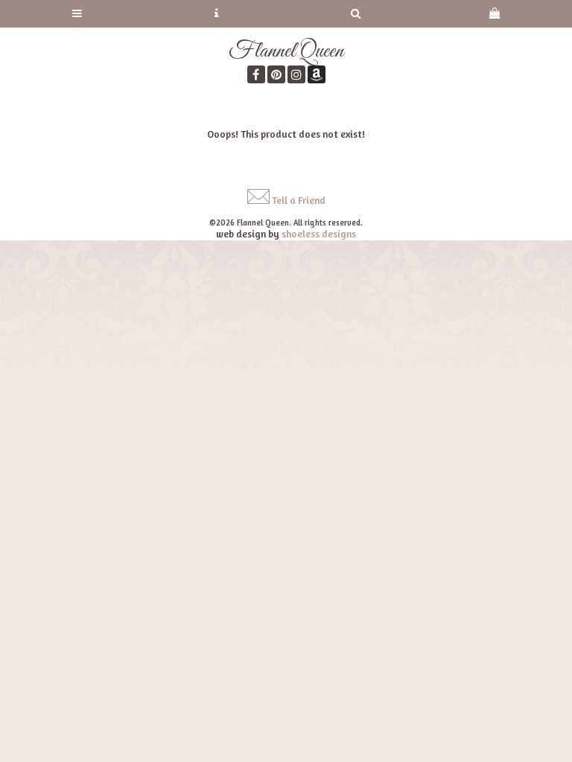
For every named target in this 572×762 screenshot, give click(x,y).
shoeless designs (319, 234)
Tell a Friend (298, 200)
